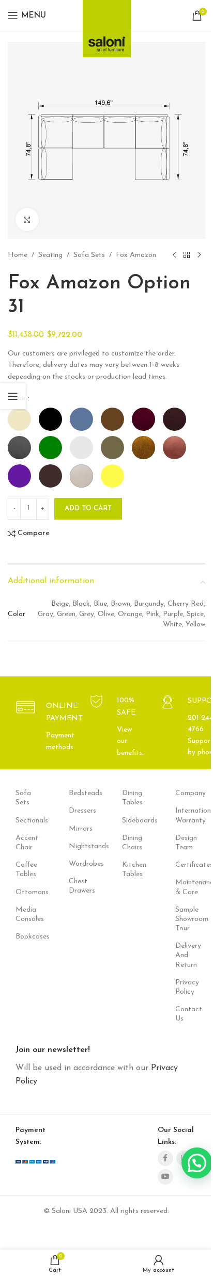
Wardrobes (80, 864)
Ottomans (27, 892)
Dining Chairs (132, 842)
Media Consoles (27, 914)
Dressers (80, 811)
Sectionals (27, 820)
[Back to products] (186, 255)
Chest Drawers (80, 886)
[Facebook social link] (165, 1158)
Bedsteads (80, 793)
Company (186, 793)
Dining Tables (132, 797)
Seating (50, 255)
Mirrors (80, 829)
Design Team (186, 842)
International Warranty (186, 815)
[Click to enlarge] (27, 219)
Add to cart (88, 508)
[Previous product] (174, 255)
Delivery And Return (186, 955)
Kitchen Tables (133, 869)
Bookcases (27, 937)
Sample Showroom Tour (186, 919)
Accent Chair (27, 842)
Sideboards (133, 820)
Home (17, 255)
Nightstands (80, 846)
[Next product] (199, 255)
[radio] (19, 419)
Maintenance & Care (186, 887)
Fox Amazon (136, 255)
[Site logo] (107, 25)
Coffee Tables (26, 869)
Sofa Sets (89, 255)
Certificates (186, 865)
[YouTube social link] (165, 1177)
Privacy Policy (186, 987)
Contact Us (186, 1014)
